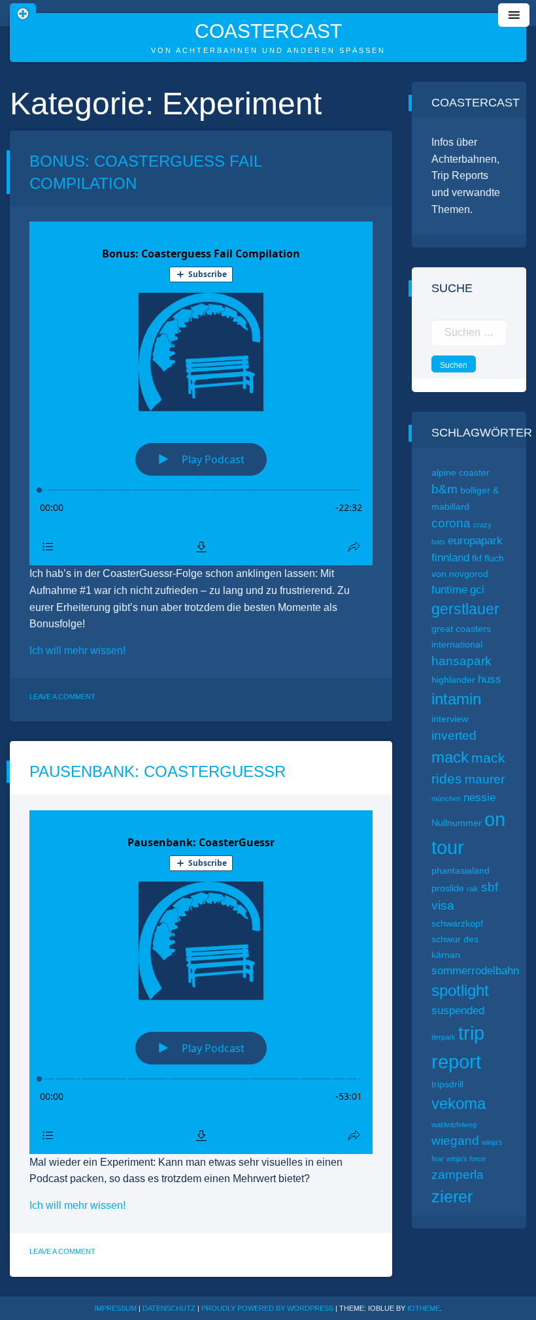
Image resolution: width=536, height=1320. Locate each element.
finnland (450, 558)
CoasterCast (268, 31)
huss (489, 679)
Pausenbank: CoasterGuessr (157, 771)
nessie (479, 797)
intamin (456, 699)
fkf (477, 558)
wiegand (455, 1140)
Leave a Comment (62, 697)
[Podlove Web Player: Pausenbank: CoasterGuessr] (201, 982)
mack (450, 757)
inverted (454, 735)
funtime (449, 590)
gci (477, 590)
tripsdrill (447, 1084)
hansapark (461, 661)
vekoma (458, 1103)
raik (472, 889)
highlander (453, 679)
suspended (457, 1010)
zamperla (457, 1174)
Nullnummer (456, 822)
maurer (485, 779)
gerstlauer (465, 609)
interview (449, 719)
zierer (452, 1196)
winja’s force (466, 1159)
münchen (446, 798)
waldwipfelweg (454, 1125)
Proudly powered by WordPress (268, 1308)
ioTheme (423, 1308)
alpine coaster (460, 472)
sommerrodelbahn (475, 971)
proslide (447, 888)
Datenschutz (168, 1308)
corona (451, 523)
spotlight (460, 990)
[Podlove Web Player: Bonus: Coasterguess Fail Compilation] (201, 393)
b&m (444, 489)
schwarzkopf (457, 923)
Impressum (115, 1308)
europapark (475, 541)
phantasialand (460, 870)
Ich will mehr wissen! (77, 650)
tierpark (443, 1037)
